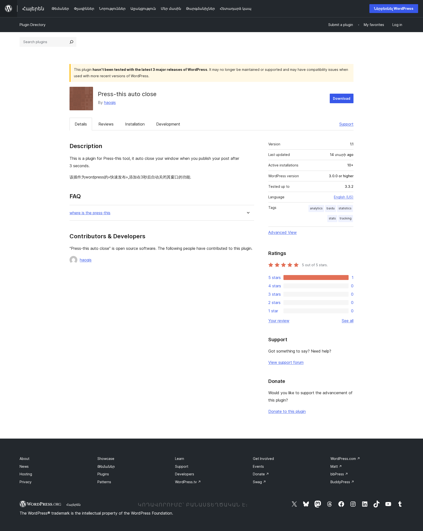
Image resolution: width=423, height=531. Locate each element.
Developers (184, 474)
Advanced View (282, 232)
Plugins (103, 474)
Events (258, 466)
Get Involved (263, 458)
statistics (345, 208)
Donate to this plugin (287, 411)
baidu (331, 208)
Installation (135, 124)
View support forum (286, 362)
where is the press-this (90, 213)
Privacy (26, 482)
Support (346, 124)
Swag (259, 482)
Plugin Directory (33, 25)
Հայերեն (73, 504)
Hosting (26, 474)
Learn (179, 458)
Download (341, 98)
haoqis (110, 102)
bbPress (339, 474)
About (24, 458)
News (24, 466)
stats (332, 218)
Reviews (106, 124)
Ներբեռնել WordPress (393, 8)
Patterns (104, 482)
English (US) (343, 197)
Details (81, 124)
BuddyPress (342, 482)
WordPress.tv (188, 482)
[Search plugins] (71, 42)
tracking (346, 218)
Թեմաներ (106, 466)
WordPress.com (345, 458)
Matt (336, 466)
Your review (278, 320)
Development (168, 124)
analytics (316, 208)
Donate (261, 474)
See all (347, 320)
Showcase (105, 458)
